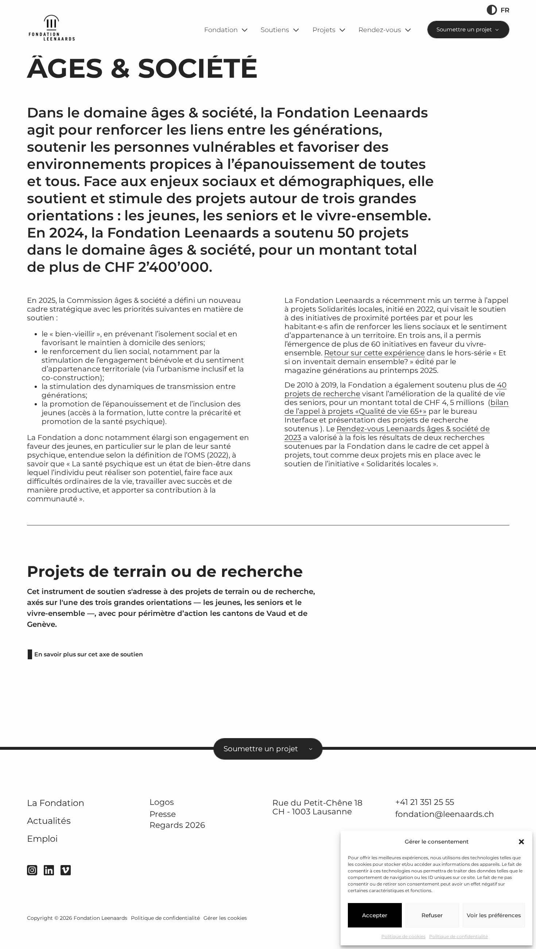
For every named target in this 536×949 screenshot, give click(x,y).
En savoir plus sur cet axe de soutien (88, 654)
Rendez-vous (379, 30)
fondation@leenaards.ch (444, 814)
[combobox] (468, 29)
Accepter (374, 915)
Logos (161, 802)
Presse (162, 814)
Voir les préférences (494, 915)
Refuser (432, 915)
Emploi (42, 838)
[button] (521, 841)
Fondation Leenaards (100, 918)
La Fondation (55, 803)
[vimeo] (66, 870)
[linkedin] (49, 870)
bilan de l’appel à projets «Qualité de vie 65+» (396, 407)
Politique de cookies (403, 936)
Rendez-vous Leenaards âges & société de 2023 (387, 433)
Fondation (221, 30)
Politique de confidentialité (458, 936)
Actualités (49, 820)
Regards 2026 (177, 825)
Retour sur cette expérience (374, 352)
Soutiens (275, 30)
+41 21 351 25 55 (424, 802)
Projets (323, 30)
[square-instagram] (32, 870)
